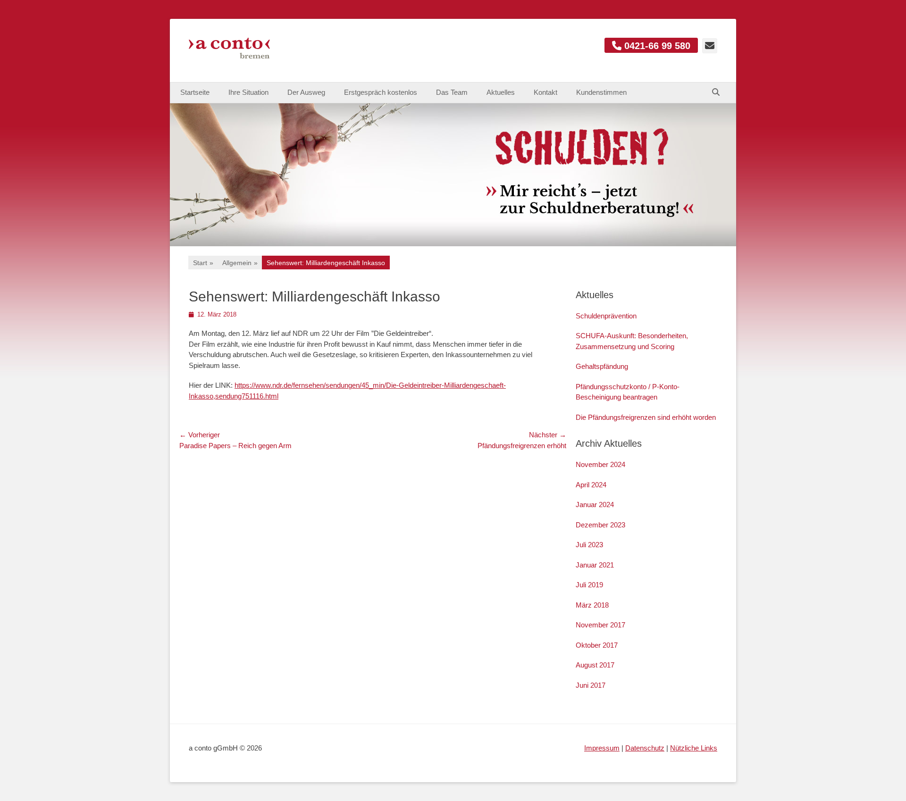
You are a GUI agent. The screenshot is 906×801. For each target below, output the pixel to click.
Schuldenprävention (606, 316)
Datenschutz (644, 748)
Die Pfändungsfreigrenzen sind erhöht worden (646, 417)
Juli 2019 (589, 585)
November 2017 (600, 625)
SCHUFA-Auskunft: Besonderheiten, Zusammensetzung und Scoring (632, 341)
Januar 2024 (595, 505)
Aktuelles (501, 92)
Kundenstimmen (601, 92)
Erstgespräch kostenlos (380, 92)
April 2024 (591, 485)
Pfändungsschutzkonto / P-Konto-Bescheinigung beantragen (628, 392)
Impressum (602, 748)
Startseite (195, 92)
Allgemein (240, 263)
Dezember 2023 (600, 525)
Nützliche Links (693, 748)
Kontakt (545, 92)
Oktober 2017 (597, 645)
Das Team (452, 92)
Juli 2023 (589, 545)
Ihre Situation (248, 92)
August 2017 (595, 665)
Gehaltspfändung (602, 366)
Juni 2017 (590, 685)
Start (203, 263)
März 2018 (592, 605)
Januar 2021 (595, 565)
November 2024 (600, 464)
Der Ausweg (306, 92)
